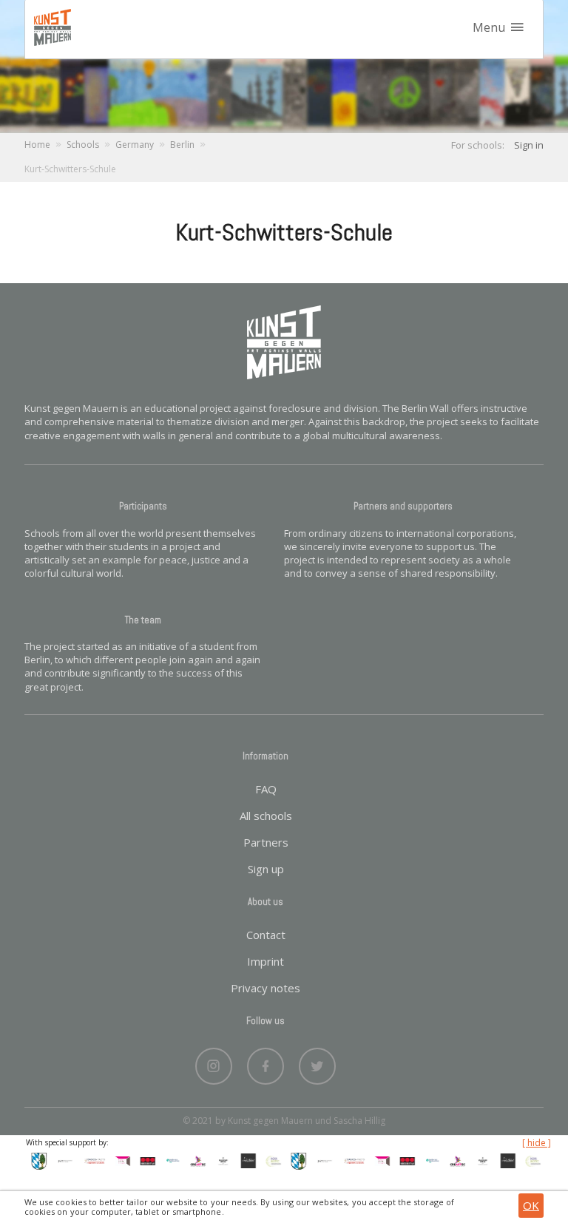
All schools (266, 815)
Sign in (529, 145)
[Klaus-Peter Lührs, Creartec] (193, 1160)
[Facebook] (265, 1062)
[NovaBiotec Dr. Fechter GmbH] (269, 1160)
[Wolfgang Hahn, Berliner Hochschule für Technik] (61, 1160)
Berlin (182, 144)
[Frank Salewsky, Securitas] (143, 1160)
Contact (265, 934)
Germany (134, 144)
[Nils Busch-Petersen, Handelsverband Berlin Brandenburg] (168, 1160)
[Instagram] (213, 1062)
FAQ (266, 789)
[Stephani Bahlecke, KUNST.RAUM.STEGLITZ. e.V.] (118, 1160)
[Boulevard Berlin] (219, 1160)
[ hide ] (536, 1143)
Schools (83, 144)
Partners (265, 842)
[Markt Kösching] (34, 1160)
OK (531, 1205)
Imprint (265, 961)
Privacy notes (265, 987)
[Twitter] (317, 1062)
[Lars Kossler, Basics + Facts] (89, 1160)
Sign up (266, 868)
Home (37, 144)
